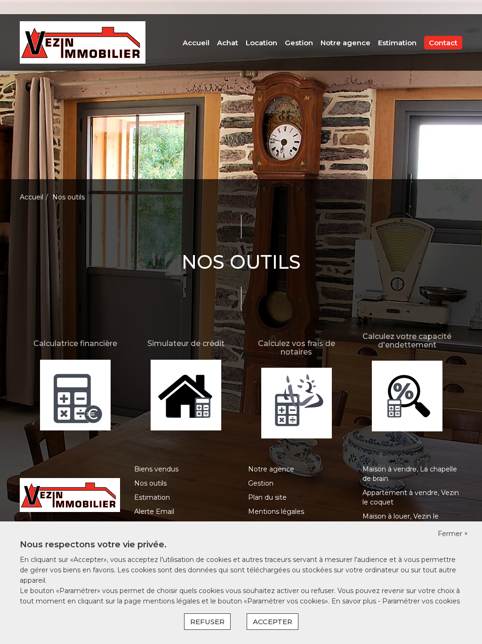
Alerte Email (154, 511)
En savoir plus (354, 601)
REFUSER (207, 621)
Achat (227, 42)
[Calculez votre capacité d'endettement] (407, 395)
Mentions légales (276, 511)
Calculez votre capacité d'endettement (406, 340)
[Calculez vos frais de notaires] (296, 402)
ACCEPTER (272, 621)
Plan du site (267, 497)
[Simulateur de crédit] (185, 394)
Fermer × (453, 533)
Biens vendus (156, 469)
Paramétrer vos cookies (421, 601)
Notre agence (345, 42)
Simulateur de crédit (186, 343)
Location (261, 42)
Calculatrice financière (75, 343)
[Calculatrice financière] (75, 394)
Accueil (196, 42)
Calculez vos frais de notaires (296, 347)
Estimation (397, 42)
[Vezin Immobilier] (82, 42)
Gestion (299, 42)
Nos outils (150, 483)
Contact (443, 42)
